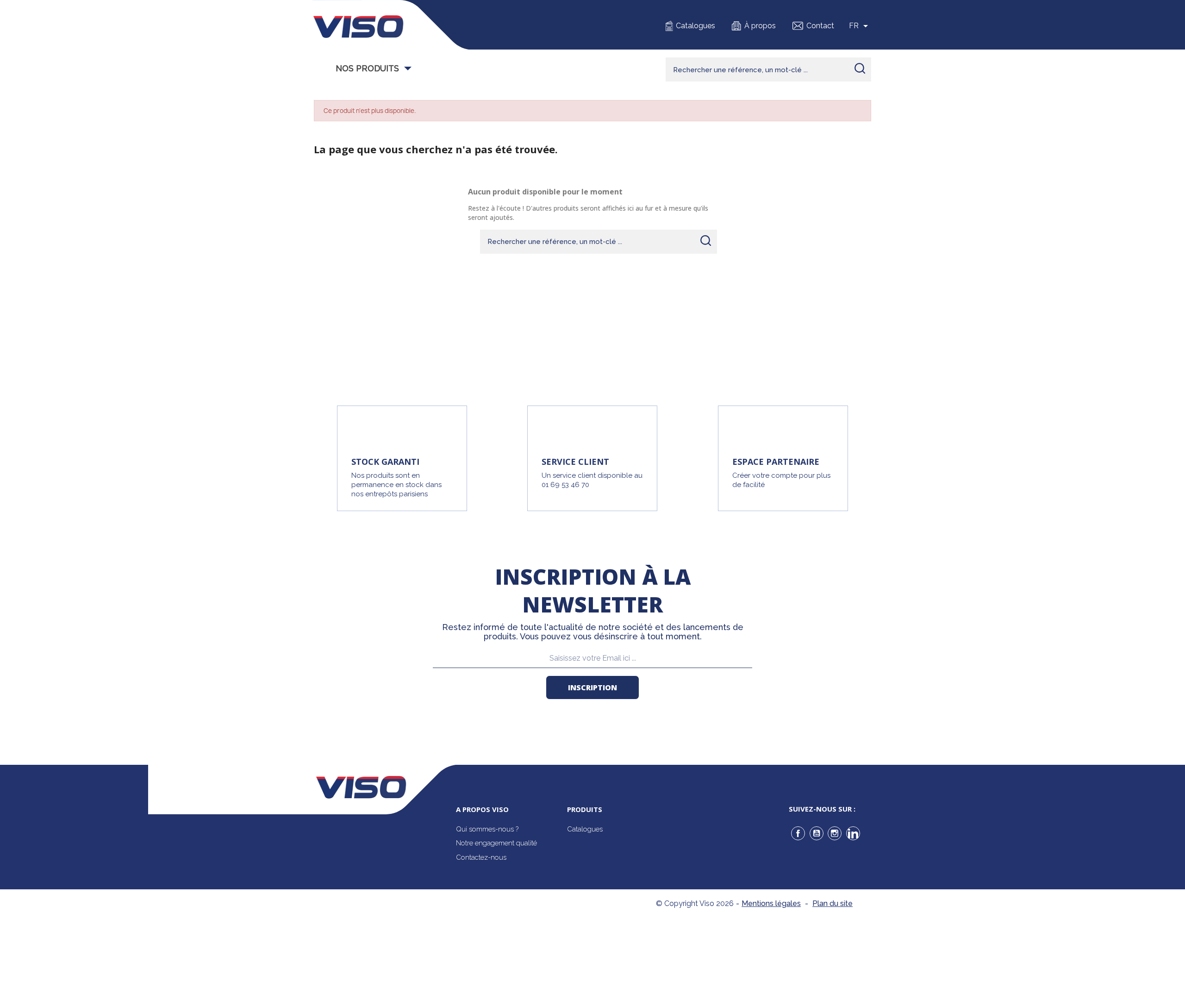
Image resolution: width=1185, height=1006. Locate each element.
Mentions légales (771, 903)
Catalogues (695, 25)
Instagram (834, 833)
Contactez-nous (481, 857)
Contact (820, 25)
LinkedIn (853, 833)
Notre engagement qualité (496, 843)
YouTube (816, 833)
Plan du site (832, 903)
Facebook (798, 833)
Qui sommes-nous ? (487, 829)
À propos (760, 25)
